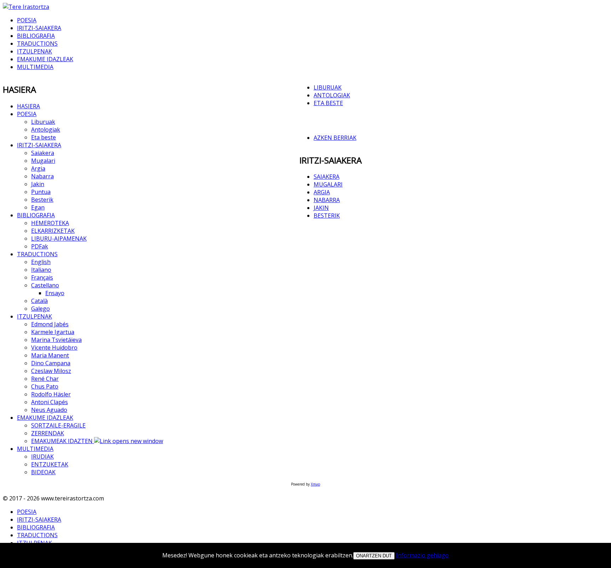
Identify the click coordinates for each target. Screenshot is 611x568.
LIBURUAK (328, 87)
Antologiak (45, 129)
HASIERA (28, 106)
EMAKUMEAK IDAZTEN (62, 441)
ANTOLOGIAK (332, 95)
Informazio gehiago (422, 555)
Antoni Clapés (49, 402)
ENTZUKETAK (49, 464)
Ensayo (54, 293)
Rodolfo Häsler (51, 394)
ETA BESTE (328, 103)
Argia (38, 168)
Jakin (37, 184)
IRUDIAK (42, 456)
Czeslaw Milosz (51, 371)
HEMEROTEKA (50, 223)
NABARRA (327, 200)
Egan (38, 207)
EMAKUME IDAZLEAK (45, 59)
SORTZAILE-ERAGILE (58, 425)
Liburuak (43, 122)
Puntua (41, 192)
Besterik (42, 199)
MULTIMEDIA (35, 67)
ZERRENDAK (47, 433)
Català (39, 301)
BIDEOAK (43, 472)
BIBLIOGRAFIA (36, 36)
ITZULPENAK (34, 51)
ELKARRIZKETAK (53, 231)
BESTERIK (327, 215)
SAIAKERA (326, 176)
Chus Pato (44, 386)
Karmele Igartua (52, 332)
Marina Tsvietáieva (56, 340)
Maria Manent (50, 355)
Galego (40, 308)
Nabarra (42, 176)
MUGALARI (328, 184)
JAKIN (321, 208)
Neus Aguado (49, 410)
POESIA (26, 20)
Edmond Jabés (50, 324)
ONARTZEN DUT (374, 555)
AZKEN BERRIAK (335, 138)
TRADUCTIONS (37, 43)
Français (42, 277)
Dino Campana (50, 363)
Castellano (45, 285)
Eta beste (43, 137)
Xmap (315, 484)
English (41, 262)
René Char (45, 379)
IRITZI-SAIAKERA (39, 28)
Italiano (41, 270)
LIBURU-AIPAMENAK (59, 238)
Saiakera (42, 153)
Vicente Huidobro (54, 347)
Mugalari (43, 161)
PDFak (39, 246)
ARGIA (322, 192)
